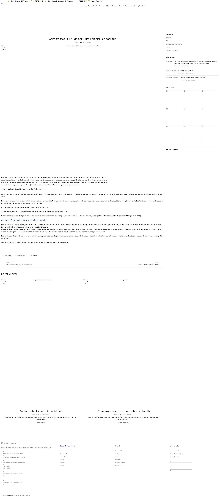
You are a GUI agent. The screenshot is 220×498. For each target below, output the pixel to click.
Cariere (62, 459)
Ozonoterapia (118, 459)
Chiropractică (118, 450)
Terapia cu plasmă (120, 462)
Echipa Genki (63, 456)
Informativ (169, 41)
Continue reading (41, 423)
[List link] (27, 463)
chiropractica (8, 255)
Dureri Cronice (21, 255)
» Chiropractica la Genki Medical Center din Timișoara (21, 189)
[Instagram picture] (174, 98)
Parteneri (62, 462)
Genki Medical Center (12, 495)
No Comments (185, 66)
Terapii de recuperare (123, 407)
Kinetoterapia (118, 456)
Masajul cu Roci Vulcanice (186, 70)
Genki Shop (213, 6)
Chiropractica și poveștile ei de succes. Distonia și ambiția (123, 411)
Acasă (61, 450)
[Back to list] (82, 263)
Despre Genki (63, 453)
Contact (62, 465)
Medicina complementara (112, 23)
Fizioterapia (118, 453)
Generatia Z (33, 255)
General (41, 407)
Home (102, 23)
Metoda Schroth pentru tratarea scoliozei (193, 77)
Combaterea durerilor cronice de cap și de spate (41, 411)
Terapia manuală (119, 465)
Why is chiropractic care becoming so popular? (54, 216)
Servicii (168, 47)
